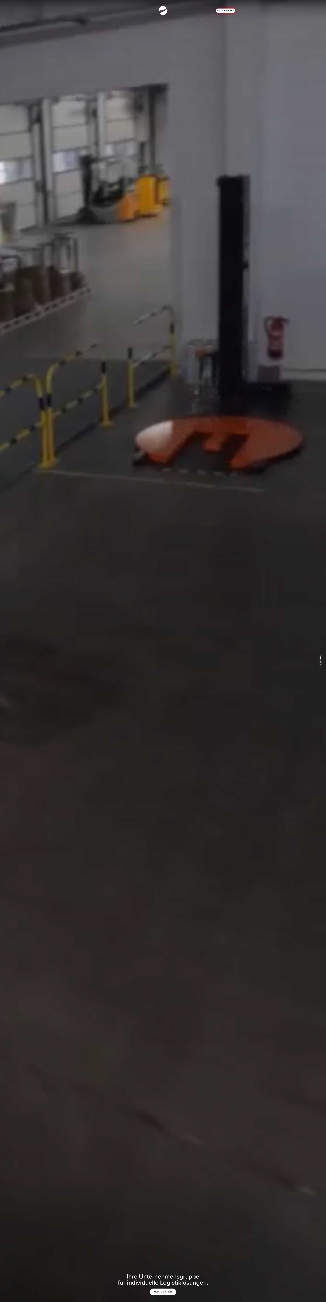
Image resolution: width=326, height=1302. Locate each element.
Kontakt (321, 659)
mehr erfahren (163, 1291)
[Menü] (243, 11)
